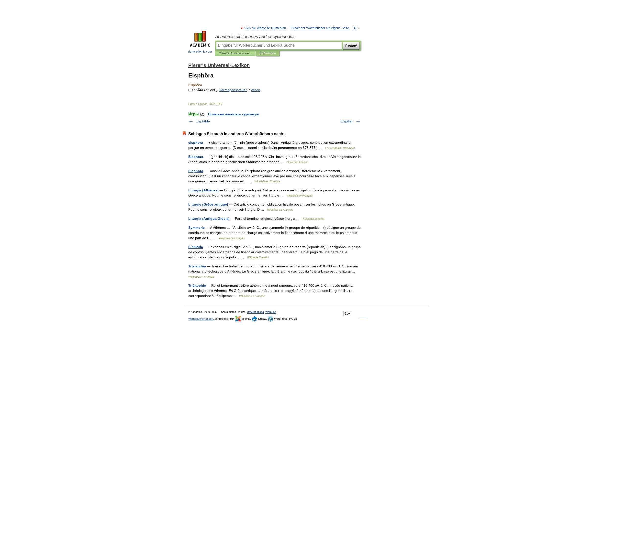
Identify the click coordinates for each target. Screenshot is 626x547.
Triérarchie (197, 285)
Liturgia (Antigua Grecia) (209, 218)
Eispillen (347, 121)
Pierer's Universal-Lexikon (235, 53)
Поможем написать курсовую (233, 114)
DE (355, 28)
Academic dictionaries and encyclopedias (255, 36)
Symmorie (196, 228)
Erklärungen (267, 53)
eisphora (195, 142)
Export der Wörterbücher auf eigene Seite (320, 28)
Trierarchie (197, 266)
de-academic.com (200, 51)
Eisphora (195, 157)
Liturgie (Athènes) (203, 190)
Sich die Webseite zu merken (265, 28)
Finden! (351, 46)
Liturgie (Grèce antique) (208, 204)
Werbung (270, 311)
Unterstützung (255, 311)
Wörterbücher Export (200, 318)
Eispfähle (203, 121)
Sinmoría (195, 247)
